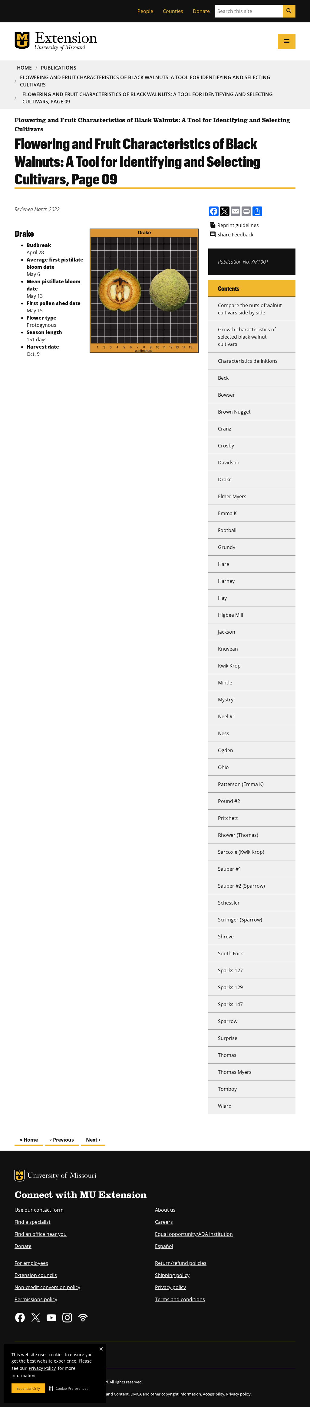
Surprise (227, 1038)
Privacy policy (170, 1287)
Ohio (223, 767)
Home (24, 67)
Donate (201, 11)
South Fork (230, 953)
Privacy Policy (42, 1368)
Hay (222, 598)
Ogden (225, 750)
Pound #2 (229, 801)
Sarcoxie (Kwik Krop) (241, 852)
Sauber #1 (229, 869)
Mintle (225, 682)
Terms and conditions (180, 1299)
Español (164, 1246)
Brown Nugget (234, 411)
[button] (69, 1388)
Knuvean (228, 648)
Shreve (226, 936)
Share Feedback (235, 234)
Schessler (229, 902)
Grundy (226, 547)
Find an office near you (41, 1234)
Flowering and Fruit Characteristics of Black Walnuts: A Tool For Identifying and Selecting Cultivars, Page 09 (147, 98)
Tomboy (227, 1089)
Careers (164, 1222)
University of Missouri (62, 1176)
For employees (31, 1263)
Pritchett (228, 818)
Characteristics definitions (248, 361)
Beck (223, 378)
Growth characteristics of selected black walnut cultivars (247, 336)
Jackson (226, 632)
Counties (173, 11)
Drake (225, 479)
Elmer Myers (232, 496)
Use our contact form (39, 1210)
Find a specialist (33, 1222)
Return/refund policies (180, 1263)
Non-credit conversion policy (47, 1287)
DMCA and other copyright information (165, 1394)
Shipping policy (172, 1275)
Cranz (224, 428)
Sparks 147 (230, 1004)
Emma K (227, 513)
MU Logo (19, 1175)
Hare (223, 564)
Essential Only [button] (28, 1388)
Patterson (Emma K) (241, 784)
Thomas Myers (235, 1072)
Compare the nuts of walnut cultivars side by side (250, 309)
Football (227, 530)
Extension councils (36, 1275)
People (145, 11)
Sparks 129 (230, 987)
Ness (223, 733)
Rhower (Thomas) (238, 835)
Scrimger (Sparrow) (240, 919)
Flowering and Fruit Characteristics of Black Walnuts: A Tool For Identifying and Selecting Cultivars (145, 81)
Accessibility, (214, 1394)
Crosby (226, 445)
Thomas (227, 1055)
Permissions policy (36, 1299)
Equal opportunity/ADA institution (194, 1234)
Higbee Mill (230, 615)
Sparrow (227, 1021)
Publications (58, 67)
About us (165, 1210)
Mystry (225, 699)
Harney (226, 581)
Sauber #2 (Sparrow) (241, 885)
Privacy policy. (239, 1394)
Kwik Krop (229, 665)
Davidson (228, 462)
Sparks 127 (230, 970)
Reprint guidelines (238, 225)
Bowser (226, 395)
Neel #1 (226, 716)
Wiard (225, 1106)
